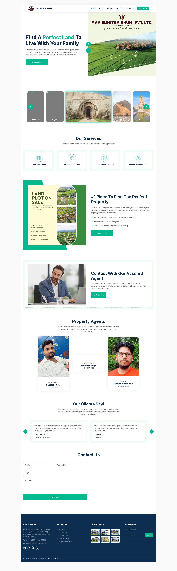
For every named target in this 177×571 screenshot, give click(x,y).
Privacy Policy (64, 538)
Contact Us (143, 8)
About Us (62, 529)
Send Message (55, 497)
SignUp (148, 535)
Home (93, 8)
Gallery (119, 8)
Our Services (63, 535)
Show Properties (37, 62)
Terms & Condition (65, 541)
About (101, 8)
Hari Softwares (53, 558)
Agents (110, 8)
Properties (130, 8)
